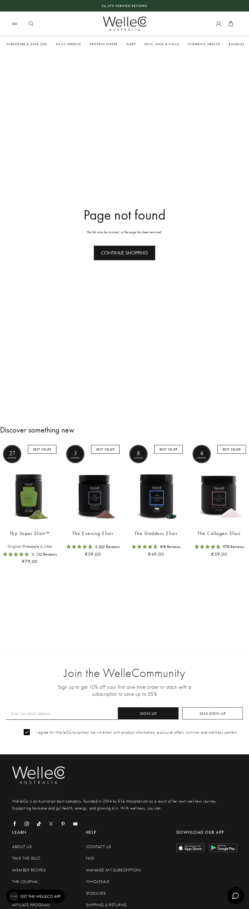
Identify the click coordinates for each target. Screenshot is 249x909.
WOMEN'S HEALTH (204, 44)
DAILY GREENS (68, 44)
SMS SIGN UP (213, 713)
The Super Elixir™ (30, 533)
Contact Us (98, 846)
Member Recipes (29, 870)
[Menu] (14, 23)
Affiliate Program (31, 904)
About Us (22, 846)
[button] (35, 896)
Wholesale (98, 881)
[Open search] (31, 24)
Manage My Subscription (113, 870)
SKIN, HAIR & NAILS (161, 44)
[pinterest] (63, 823)
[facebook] (14, 823)
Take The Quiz (26, 858)
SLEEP (131, 44)
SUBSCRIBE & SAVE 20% (26, 44)
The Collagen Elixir (219, 533)
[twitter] (51, 823)
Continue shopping (124, 253)
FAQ (90, 858)
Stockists (96, 893)
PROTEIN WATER (104, 44)
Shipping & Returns (106, 904)
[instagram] (26, 823)
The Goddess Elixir (156, 533)
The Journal (25, 881)
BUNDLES (236, 44)
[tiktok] (38, 823)
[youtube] (75, 823)
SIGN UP (148, 713)
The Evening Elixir (93, 533)
